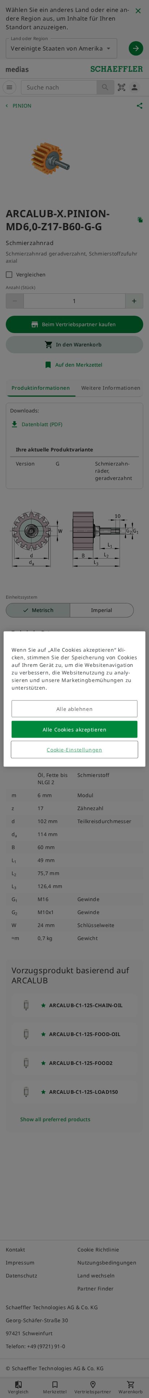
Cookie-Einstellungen (74, 749)
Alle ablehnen (74, 708)
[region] (74, 699)
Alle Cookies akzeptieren (74, 729)
